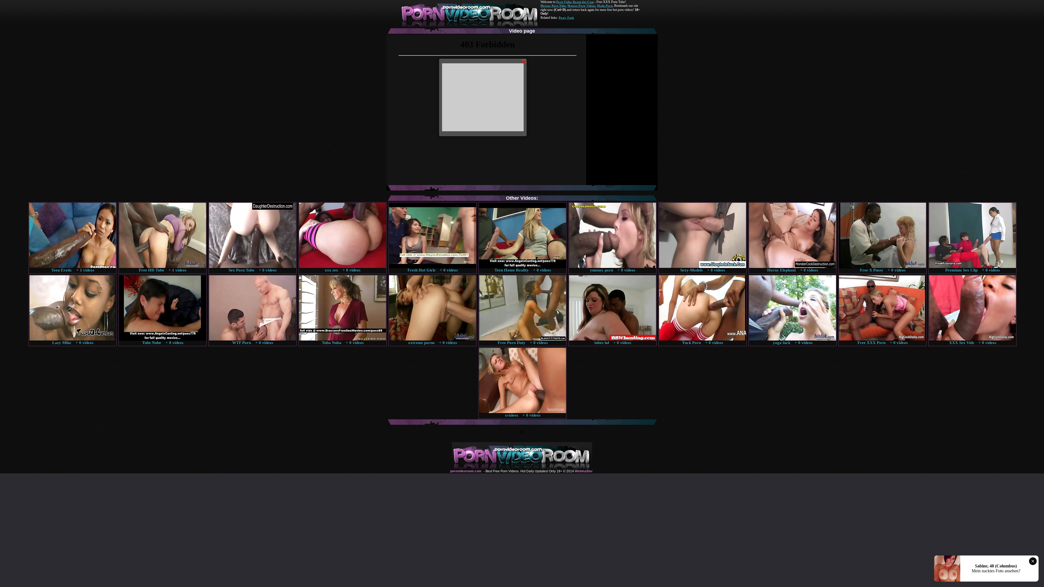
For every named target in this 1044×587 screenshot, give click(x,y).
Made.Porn (604, 5)
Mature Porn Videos (581, 5)
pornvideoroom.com (465, 471)
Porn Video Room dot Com (575, 2)
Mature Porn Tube (553, 5)
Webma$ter (584, 471)
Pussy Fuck (566, 17)
